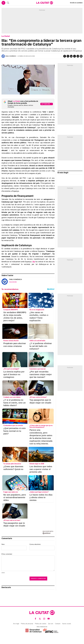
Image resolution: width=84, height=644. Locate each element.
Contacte (57, 623)
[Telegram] (78, 56)
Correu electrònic (35, 544)
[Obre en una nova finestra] (33, 631)
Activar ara (45, 104)
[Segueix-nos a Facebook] (35, 619)
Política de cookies (40, 623)
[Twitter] (68, 56)
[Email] (81, 56)
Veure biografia (13, 281)
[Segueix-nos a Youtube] (49, 619)
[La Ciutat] (44, 2)
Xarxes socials (66, 623)
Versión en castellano (76, 2)
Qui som (50, 623)
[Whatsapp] (74, 56)
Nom (3, 544)
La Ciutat (6, 36)
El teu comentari (7, 554)
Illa (33, 262)
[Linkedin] (71, 56)
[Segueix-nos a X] (40, 619)
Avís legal (16, 623)
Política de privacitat (27, 623)
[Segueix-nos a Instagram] (44, 619)
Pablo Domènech (10, 56)
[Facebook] (64, 56)
